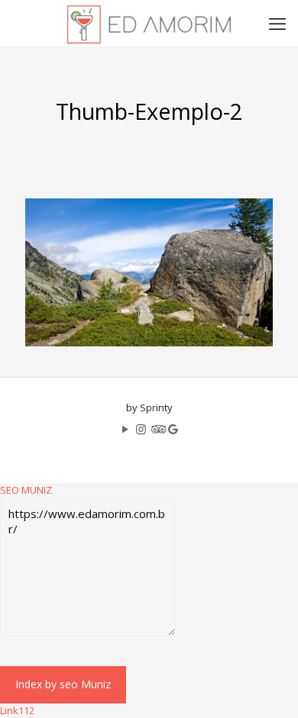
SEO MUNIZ (26, 490)
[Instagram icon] (141, 428)
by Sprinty (149, 407)
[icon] (173, 428)
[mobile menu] (277, 23)
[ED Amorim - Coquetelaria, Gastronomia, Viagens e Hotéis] (149, 23)
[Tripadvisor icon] (157, 428)
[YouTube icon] (125, 428)
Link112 (17, 710)
